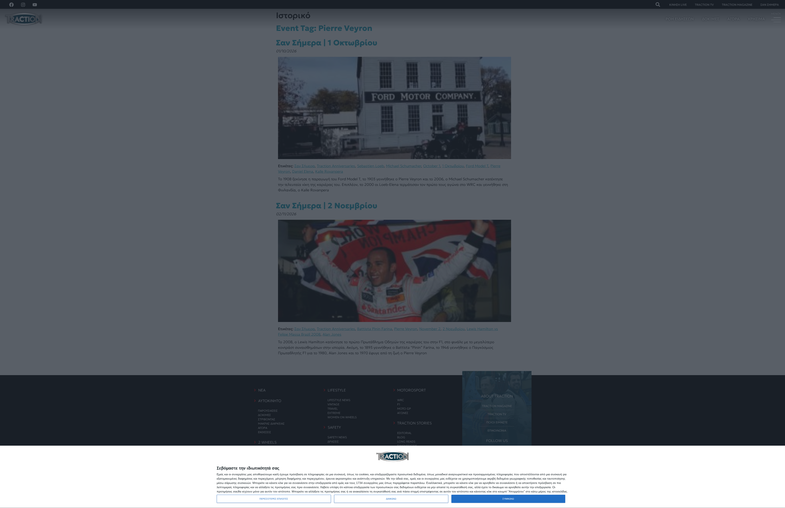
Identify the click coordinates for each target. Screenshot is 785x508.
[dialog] (392, 477)
